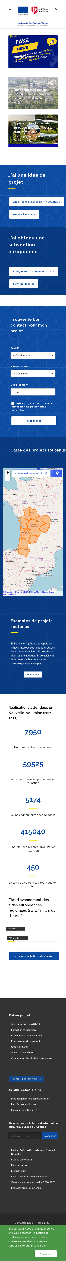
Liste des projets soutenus (26, 1187)
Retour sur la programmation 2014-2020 (33, 1182)
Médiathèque (18, 1170)
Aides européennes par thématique (36, 201)
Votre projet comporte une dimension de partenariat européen (31, 407)
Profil (15, 348)
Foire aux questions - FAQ (25, 1109)
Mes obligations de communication (30, 1098)
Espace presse (19, 1165)
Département (20, 384)
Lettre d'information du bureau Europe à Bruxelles (33, 1152)
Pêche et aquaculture (23, 1052)
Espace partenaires (21, 1159)
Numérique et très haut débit (27, 1035)
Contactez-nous (24, 1222)
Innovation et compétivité (25, 1024)
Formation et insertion (23, 1029)
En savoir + (33, 674)
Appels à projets (24, 214)
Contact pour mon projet (26, 1078)
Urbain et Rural (19, 1046)
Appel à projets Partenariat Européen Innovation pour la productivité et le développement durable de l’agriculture (33, 132)
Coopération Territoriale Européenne (31, 1058)
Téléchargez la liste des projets (34, 955)
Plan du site (43, 1222)
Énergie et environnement (25, 1041)
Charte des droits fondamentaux (29, 1176)
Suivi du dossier (23, 283)
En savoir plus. (38, 1245)
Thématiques (20, 366)
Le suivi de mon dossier (24, 1104)
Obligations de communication (33, 271)
